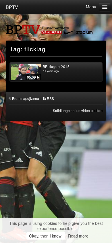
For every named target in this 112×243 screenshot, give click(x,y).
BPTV (12, 7)
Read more (78, 236)
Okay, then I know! (46, 236)
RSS (50, 98)
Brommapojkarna (25, 98)
